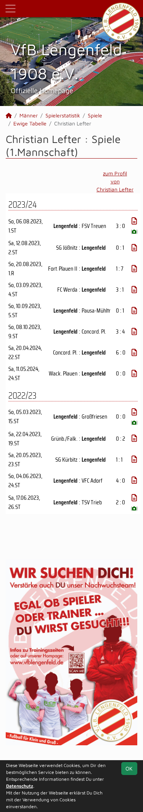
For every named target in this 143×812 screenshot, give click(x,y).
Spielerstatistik (62, 115)
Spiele (95, 115)
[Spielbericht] (134, 221)
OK (129, 768)
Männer (28, 115)
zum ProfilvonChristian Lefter (114, 181)
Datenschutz (19, 786)
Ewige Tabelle (30, 123)
